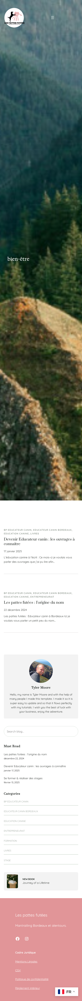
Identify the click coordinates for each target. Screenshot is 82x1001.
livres (34, 533)
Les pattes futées (31, 914)
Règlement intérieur (27, 988)
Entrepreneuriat (42, 596)
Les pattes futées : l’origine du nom (34, 602)
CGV (18, 970)
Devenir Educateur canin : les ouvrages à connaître (39, 541)
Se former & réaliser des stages (23, 778)
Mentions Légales (26, 961)
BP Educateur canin (18, 529)
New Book (29, 879)
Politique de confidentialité (31, 979)
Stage (7, 860)
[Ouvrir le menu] (52, 17)
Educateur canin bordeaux (52, 529)
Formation (10, 840)
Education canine (16, 533)
